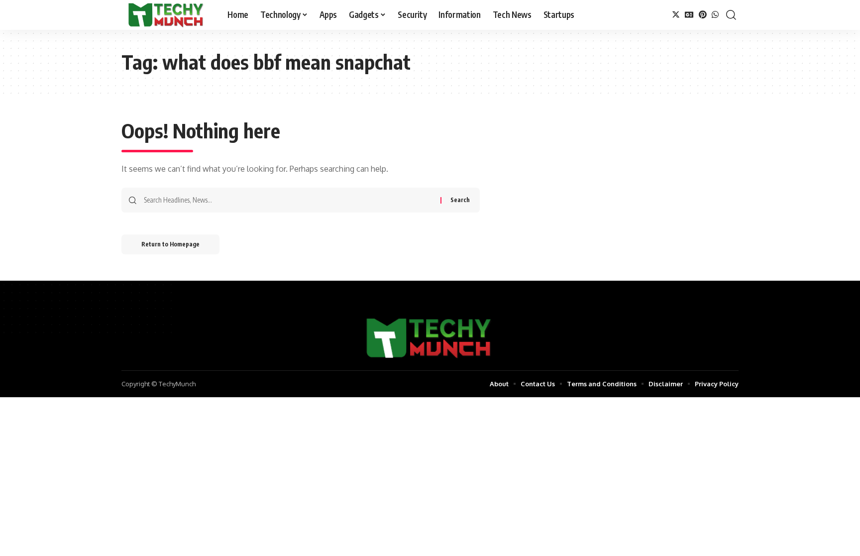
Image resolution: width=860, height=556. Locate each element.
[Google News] (689, 14)
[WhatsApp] (715, 14)
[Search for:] (288, 200)
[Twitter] (675, 14)
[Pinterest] (702, 14)
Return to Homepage (170, 244)
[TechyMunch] (166, 15)
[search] (731, 14)
